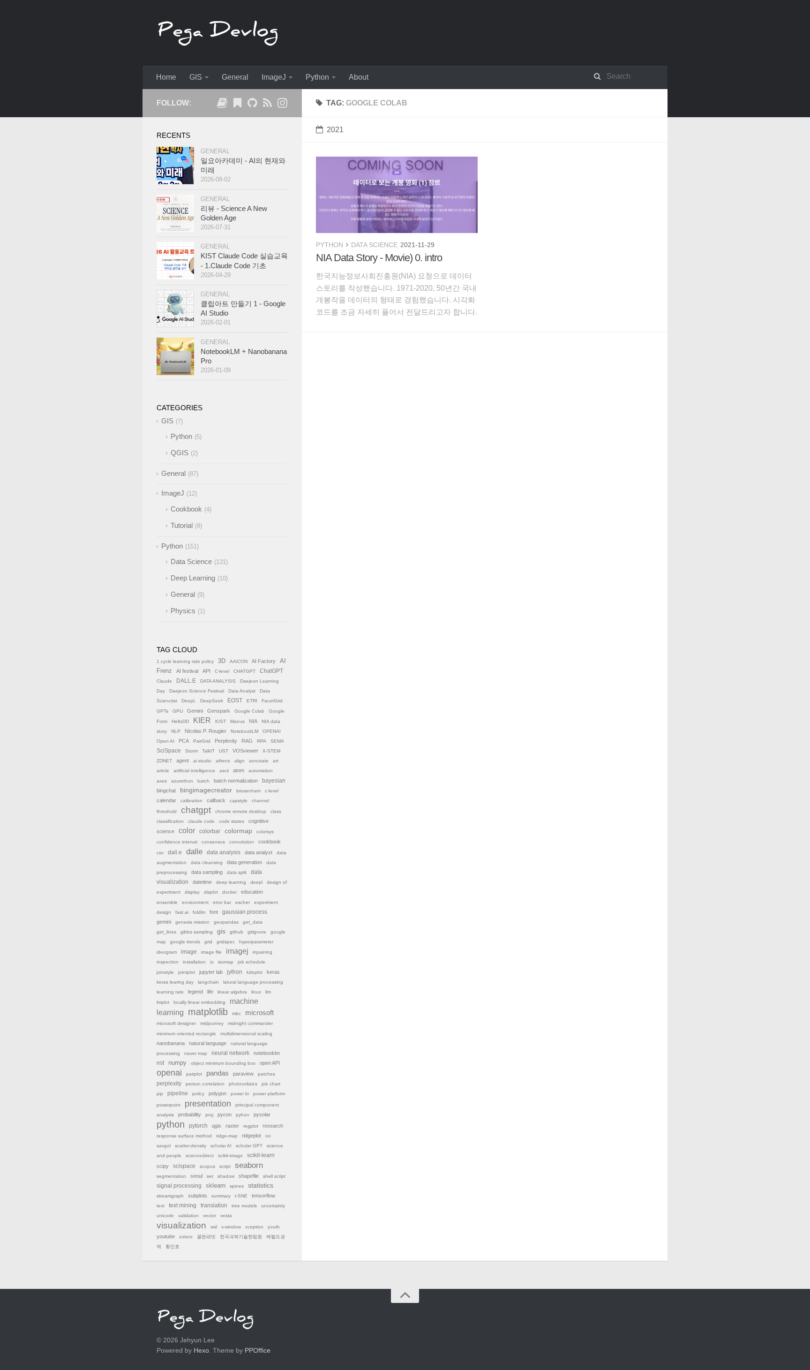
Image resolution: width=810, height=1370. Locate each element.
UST (223, 750)
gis (221, 931)
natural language (207, 1043)
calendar (166, 800)
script (225, 1166)
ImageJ (274, 77)
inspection (168, 961)
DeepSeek (211, 700)
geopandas (226, 922)
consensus (213, 841)
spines (237, 1186)
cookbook (269, 841)
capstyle (239, 800)
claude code (201, 821)
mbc (236, 1013)
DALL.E (186, 681)
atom (238, 770)
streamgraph (170, 1195)
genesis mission (192, 922)
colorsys (265, 831)
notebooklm (267, 1053)
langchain (208, 982)
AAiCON (239, 661)
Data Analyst (241, 690)
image (189, 951)
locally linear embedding (199, 1002)
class (275, 811)
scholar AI (221, 1145)
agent (182, 760)
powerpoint (168, 1104)
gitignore (257, 931)
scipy (163, 1166)
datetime (202, 882)
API (206, 671)
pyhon (242, 1114)
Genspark (218, 711)
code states (231, 821)
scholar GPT (249, 1145)
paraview (243, 1073)
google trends (185, 941)
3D (221, 661)
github (236, 931)
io (212, 961)
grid (208, 941)
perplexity (169, 1083)
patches (266, 1073)
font (214, 912)
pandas (217, 1073)
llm (268, 991)
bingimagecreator (206, 790)
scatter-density (190, 1145)
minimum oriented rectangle (186, 1033)
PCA (184, 741)
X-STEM (271, 750)
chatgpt (196, 810)
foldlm (199, 912)
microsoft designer (176, 1023)
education (252, 892)
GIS (195, 77)
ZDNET (164, 760)
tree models (244, 1205)
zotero (186, 1236)
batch (203, 780)
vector (209, 1215)
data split (237, 872)
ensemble (167, 902)
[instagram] (282, 104)
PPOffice (257, 1350)
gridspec (226, 941)
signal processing (179, 1186)
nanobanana (171, 1043)
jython (234, 972)
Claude (164, 681)
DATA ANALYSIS (218, 681)
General (235, 77)
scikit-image (230, 1155)
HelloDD (180, 721)
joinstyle (165, 972)
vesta (226, 1215)
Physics (183, 611)
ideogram (167, 952)
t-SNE (241, 1195)
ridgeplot (251, 1135)
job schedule (251, 961)
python (171, 1124)
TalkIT (208, 750)
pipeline (177, 1093)
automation (260, 770)
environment (195, 902)
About (358, 77)
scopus (207, 1166)
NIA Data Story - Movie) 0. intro (379, 257)
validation (188, 1215)
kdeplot (254, 972)
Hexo (201, 1350)
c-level (271, 790)
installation (194, 961)
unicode (165, 1215)
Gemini (195, 711)
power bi (240, 1093)
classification (170, 821)
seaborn (249, 1165)
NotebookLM (244, 731)
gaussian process (244, 912)
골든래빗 (206, 1236)
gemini (164, 922)
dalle (194, 851)
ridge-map (227, 1135)
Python (317, 77)
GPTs (162, 711)
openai (169, 1072)
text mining (182, 1205)
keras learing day (175, 982)
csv (160, 852)
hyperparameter (256, 941)
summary (221, 1195)
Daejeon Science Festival (196, 690)
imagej (237, 951)
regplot (250, 1126)
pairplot (194, 1073)
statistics (260, 1185)
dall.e (175, 852)
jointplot (186, 972)
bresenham (248, 790)
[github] (252, 104)
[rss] (267, 104)
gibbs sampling (196, 931)
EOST (234, 700)
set (210, 1176)
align (239, 760)
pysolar (262, 1114)
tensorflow (263, 1195)
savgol (164, 1145)
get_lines (166, 931)
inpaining (262, 952)
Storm (191, 750)
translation (214, 1205)
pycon (225, 1114)
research (272, 1126)
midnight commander (250, 1023)
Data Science (374, 244)
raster (232, 1126)
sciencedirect (200, 1155)
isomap (225, 961)
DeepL (188, 700)
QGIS (179, 453)
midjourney (212, 1023)
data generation (244, 862)
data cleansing (207, 862)
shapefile (249, 1176)
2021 (335, 130)
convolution (241, 841)
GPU (177, 711)
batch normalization (236, 780)
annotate (259, 760)
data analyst (258, 852)
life (210, 991)
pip (160, 1093)
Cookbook (186, 509)
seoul (196, 1176)
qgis (216, 1126)
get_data (252, 922)
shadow (226, 1176)
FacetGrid (272, 700)
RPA (261, 741)
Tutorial (182, 525)
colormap (238, 831)
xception (254, 1226)
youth (274, 1226)
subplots (197, 1195)
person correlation (205, 1083)
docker (229, 892)
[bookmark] (237, 104)
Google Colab (249, 711)
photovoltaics (243, 1083)
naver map (195, 1053)
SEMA (277, 741)
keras (273, 972)
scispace (184, 1166)
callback (216, 800)
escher (242, 902)
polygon (217, 1093)
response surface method (184, 1135)
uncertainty (273, 1205)
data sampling (207, 872)
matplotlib (208, 1012)
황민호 (172, 1246)
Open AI (165, 741)
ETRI (252, 700)
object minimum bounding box (223, 1063)
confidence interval (177, 841)
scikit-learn (261, 1155)
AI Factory (264, 661)
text (161, 1205)
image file (211, 952)
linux (256, 991)
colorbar (209, 831)
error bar (222, 902)
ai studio (202, 760)
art (275, 760)
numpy (177, 1063)
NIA (253, 721)
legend (195, 991)
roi (267, 1135)
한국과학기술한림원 (241, 1236)
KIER (202, 720)
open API (270, 1063)
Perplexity (226, 741)
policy (198, 1093)
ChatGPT (271, 671)
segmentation (171, 1176)
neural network (230, 1053)
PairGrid (201, 741)
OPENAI (271, 731)
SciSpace (169, 750)
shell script (274, 1176)
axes (162, 780)
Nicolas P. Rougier (205, 731)
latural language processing (253, 982)
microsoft (259, 1012)
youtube (166, 1236)
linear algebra (232, 991)
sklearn (215, 1185)
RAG (247, 741)
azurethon (182, 780)
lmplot (163, 1002)
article (163, 770)
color (187, 831)
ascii (224, 770)
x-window (231, 1226)
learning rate (170, 991)
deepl (256, 882)
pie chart (271, 1083)
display (192, 892)
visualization (181, 1225)
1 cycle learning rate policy (185, 661)
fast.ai (181, 912)
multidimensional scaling (246, 1033)
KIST (220, 721)
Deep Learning (193, 578)
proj (209, 1114)
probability (189, 1114)
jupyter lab (211, 972)
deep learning (231, 882)
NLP (175, 731)
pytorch (198, 1125)
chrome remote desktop (240, 811)
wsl (213, 1226)
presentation (208, 1103)
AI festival (187, 671)
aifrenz (223, 760)
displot (211, 892)
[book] (222, 104)
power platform (269, 1093)
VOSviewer (245, 750)
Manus (237, 721)
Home (166, 77)
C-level (222, 671)
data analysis (223, 852)
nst (160, 1063)
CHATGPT (244, 671)
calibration (191, 800)
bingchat (166, 790)
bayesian (273, 780)
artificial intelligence (194, 770)
